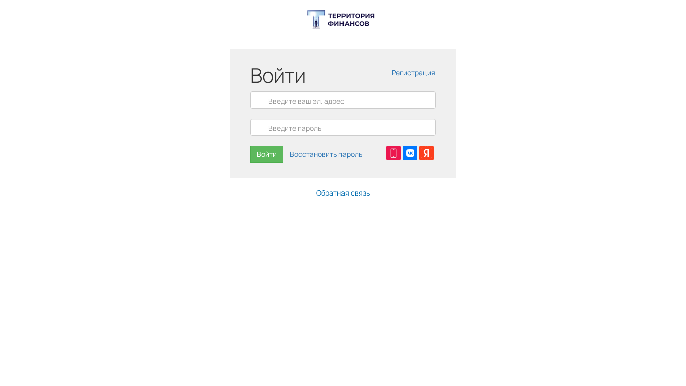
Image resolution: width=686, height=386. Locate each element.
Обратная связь (343, 193)
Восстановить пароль (326, 154)
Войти (267, 154)
